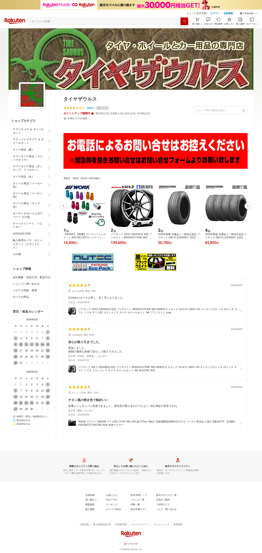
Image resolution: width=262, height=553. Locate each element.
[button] (248, 13)
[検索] (184, 21)
